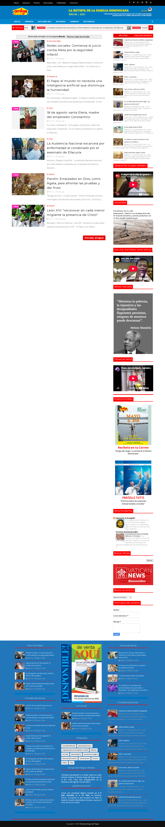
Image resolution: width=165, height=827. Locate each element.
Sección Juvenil (85, 758)
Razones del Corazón (69, 758)
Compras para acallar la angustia (131, 676)
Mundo (51, 206)
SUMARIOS (74, 22)
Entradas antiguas (94, 238)
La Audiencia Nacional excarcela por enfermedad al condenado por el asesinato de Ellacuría (63, 28)
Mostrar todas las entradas (78, 37)
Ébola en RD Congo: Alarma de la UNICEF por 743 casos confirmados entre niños (132, 655)
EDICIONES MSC (44, 22)
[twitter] (134, 2)
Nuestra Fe (53, 76)
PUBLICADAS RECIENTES (143, 35)
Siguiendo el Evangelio (125, 518)
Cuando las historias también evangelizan (138, 40)
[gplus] (138, 2)
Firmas (37, 3)
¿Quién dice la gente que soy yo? (135, 115)
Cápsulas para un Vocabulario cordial (75, 750)
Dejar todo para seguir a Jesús (134, 152)
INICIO (17, 22)
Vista (51, 108)
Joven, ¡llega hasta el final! (133, 127)
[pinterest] (142, 2)
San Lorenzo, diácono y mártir (134, 89)
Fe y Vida (65, 754)
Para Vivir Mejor (55, 41)
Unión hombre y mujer (132, 52)
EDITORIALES (89, 22)
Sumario (26, 3)
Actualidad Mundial (68, 746)
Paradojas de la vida (123, 211)
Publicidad (61, 3)
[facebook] (129, 2)
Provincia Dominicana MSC (127, 532)
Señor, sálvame (129, 64)
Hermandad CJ (76, 754)
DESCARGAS (60, 22)
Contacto (74, 3)
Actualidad (114, 27)
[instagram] (146, 2)
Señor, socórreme (130, 77)
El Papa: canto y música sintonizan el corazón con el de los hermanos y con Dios (40, 802)
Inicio (16, 3)
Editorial (93, 750)
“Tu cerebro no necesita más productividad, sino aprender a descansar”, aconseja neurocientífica (133, 687)
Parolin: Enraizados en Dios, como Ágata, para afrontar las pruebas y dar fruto (74, 183)
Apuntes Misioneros (84, 746)
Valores (51, 174)
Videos (64, 763)
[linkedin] (151, 2)
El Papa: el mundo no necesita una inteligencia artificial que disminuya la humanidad (75, 85)
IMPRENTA (29, 22)
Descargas (48, 3)
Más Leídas (123, 35)
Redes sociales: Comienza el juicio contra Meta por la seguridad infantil (74, 50)
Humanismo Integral (91, 754)
